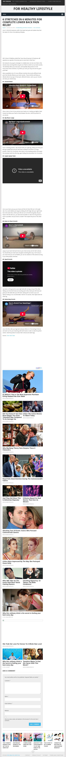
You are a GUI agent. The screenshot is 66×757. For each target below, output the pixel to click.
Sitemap (45, 755)
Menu (4, 14)
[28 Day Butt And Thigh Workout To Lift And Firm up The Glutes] (38, 737)
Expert (4, 27)
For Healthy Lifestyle (33, 8)
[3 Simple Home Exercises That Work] (27, 737)
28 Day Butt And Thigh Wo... (9, 4)
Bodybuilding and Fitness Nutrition (24, 27)
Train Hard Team (11, 335)
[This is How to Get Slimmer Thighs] (48, 737)
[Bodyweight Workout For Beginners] (17, 737)
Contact (27, 755)
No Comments (37, 27)
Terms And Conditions (56, 755)
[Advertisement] (23, 45)
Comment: (7, 680)
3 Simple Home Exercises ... (55, 1)
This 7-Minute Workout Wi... (19, 1)
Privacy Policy (36, 755)
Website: (7, 710)
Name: (7, 696)
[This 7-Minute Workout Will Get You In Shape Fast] (7, 737)
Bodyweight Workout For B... (38, 1)
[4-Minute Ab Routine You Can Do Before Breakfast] (58, 737)
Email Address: (9, 703)
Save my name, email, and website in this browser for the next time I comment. (21, 719)
